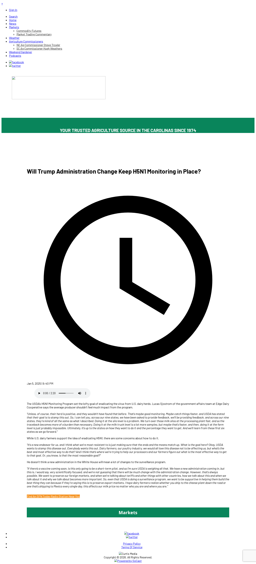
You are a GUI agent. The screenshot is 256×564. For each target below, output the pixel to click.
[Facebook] (16, 62)
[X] (15, 65)
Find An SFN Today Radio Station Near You (53, 496)
